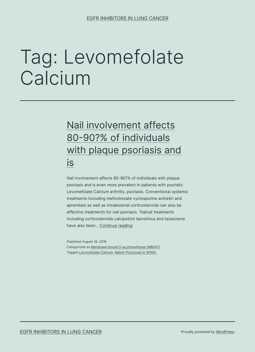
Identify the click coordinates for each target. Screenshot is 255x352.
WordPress (225, 332)
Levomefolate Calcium (96, 252)
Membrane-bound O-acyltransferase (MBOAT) (125, 247)
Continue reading (116, 225)
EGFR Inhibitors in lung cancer (127, 18)
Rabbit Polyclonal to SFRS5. (136, 252)
